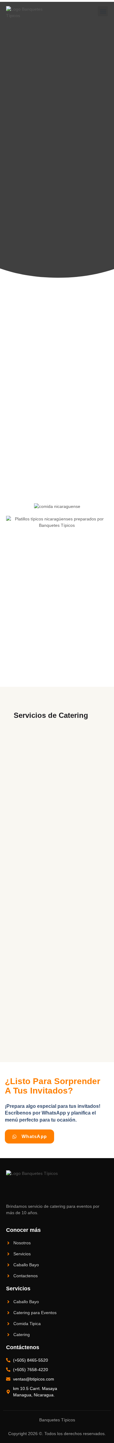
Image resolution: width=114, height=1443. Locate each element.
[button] (103, 11)
